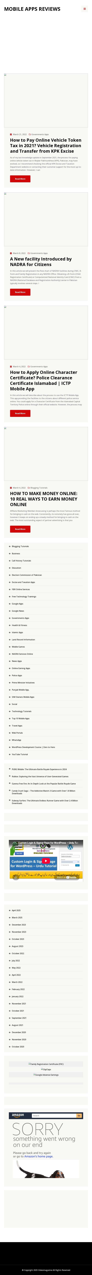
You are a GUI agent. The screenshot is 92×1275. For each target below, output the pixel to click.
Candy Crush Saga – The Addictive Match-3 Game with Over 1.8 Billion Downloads (43, 792)
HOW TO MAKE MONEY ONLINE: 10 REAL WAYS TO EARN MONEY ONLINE (43, 499)
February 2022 (18, 989)
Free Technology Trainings (24, 596)
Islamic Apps (17, 632)
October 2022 (18, 953)
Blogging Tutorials (38, 487)
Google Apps (17, 603)
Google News (18, 611)
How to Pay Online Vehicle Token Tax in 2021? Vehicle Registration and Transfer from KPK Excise (45, 145)
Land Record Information (23, 639)
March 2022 (17, 982)
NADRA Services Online (22, 654)
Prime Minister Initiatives (23, 682)
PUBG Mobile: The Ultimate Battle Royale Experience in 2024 (39, 769)
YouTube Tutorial (20, 754)
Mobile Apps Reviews (32, 8)
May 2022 (16, 967)
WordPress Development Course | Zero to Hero (33, 747)
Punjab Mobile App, (20, 689)
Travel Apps (17, 725)
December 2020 (19, 1032)
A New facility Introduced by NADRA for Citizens (41, 261)
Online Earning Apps (21, 668)
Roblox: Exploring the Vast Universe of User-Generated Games (40, 776)
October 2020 (18, 1046)
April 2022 (16, 975)
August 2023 (17, 946)
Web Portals (17, 733)
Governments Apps (40, 134)
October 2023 (18, 939)
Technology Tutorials (21, 711)
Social (14, 704)
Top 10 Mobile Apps (20, 718)
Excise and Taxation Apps (23, 582)
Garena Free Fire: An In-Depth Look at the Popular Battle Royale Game (44, 783)
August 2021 (17, 1025)
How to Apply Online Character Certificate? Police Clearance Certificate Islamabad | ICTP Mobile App (43, 381)
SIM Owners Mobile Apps (23, 697)
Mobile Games (18, 646)
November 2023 (19, 932)
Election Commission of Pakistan (27, 575)
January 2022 (17, 996)
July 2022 (16, 960)
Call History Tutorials (21, 560)
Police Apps (17, 675)
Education (16, 568)
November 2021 (19, 1003)
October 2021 (18, 1010)
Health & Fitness (19, 625)
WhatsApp (16, 740)
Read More (20, 179)
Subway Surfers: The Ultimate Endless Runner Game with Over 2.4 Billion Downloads (45, 802)
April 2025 (16, 910)
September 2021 (19, 1018)
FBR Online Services (21, 589)
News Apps (17, 661)
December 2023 (19, 924)
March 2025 (17, 917)
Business (16, 553)
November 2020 (19, 1039)
